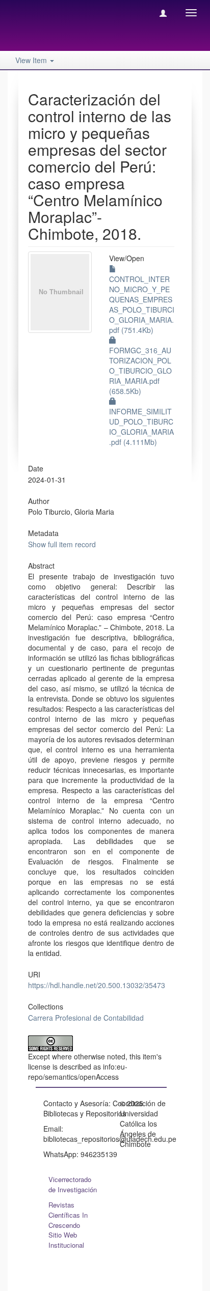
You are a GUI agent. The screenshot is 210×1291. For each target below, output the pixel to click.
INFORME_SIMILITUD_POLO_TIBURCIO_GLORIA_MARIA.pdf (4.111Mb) (141, 426)
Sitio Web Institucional (66, 1240)
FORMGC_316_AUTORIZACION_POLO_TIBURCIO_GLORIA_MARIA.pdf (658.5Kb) (140, 370)
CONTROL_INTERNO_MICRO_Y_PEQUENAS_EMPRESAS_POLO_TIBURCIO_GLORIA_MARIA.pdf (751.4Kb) (141, 304)
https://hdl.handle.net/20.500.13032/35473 (96, 985)
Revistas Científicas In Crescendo (68, 1215)
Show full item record (62, 544)
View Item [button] (32, 60)
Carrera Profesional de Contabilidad (86, 1018)
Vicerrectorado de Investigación (72, 1184)
